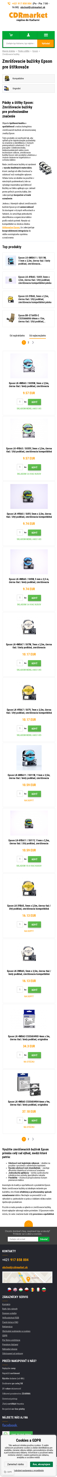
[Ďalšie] (33, 343)
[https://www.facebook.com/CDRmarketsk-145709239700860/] (10, 1425)
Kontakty (6, 1304)
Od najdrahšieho (17, 335)
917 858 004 (15, 1260)
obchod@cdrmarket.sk (32, 7)
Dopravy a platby (9, 1313)
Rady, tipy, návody (9, 1308)
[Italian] (38, 1290)
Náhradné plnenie (9, 1349)
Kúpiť (34, 402)
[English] (15, 1290)
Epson (35, 51)
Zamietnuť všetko (15, 1464)
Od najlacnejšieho (37, 335)
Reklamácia (7, 1326)
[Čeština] (9, 1290)
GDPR (4, 1335)
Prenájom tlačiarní (10, 1344)
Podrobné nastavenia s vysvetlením (28, 1470)
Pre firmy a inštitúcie (11, 1340)
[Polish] (26, 1290)
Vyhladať (46, 43)
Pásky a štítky (23, 51)
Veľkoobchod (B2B (10, 1317)
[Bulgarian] (44, 1290)
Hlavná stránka (8, 51)
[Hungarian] (21, 1290)
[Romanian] (32, 1290)
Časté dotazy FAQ (10, 1322)
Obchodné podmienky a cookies (16, 1331)
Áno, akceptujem (41, 1464)
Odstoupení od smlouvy (12, 1353)
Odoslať (44, 1239)
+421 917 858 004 (21, 3)
